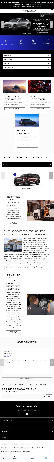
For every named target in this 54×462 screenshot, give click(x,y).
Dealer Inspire (26, 451)
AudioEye (33, 447)
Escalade (35, 254)
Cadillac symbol (16, 318)
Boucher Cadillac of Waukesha (21, 444)
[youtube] (26, 414)
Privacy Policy (4, 447)
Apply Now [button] (40, 108)
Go (49, 397)
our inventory (32, 252)
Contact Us (12, 447)
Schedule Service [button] (13, 332)
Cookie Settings (41, 447)
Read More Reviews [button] (27, 378)
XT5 (22, 254)
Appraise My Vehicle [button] (27, 145)
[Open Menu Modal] (3, 11)
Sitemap (19, 447)
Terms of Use (25, 447)
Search (27, 71)
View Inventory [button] (14, 108)
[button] (52, 9)
